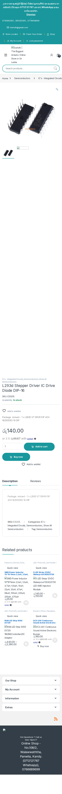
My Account (15, 41)
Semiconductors (22, 78)
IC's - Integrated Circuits (12, 379)
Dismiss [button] (30, 14)
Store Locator (12, 34)
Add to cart (41, 446)
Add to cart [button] (54, 640)
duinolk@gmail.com (19, 27)
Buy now (18, 457)
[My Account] (51, 55)
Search (55, 68)
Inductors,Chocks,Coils (14, 563)
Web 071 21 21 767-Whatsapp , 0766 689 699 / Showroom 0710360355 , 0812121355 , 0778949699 (30, 19)
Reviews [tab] (35, 481)
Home (5, 78)
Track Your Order (34, 34)
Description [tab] (9, 481)
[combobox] (27, 68)
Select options (53, 595)
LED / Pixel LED (39, 563)
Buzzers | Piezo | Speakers (44, 611)
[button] (57, 89)
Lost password (36, 41)
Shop (52, 34)
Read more (26, 602)
